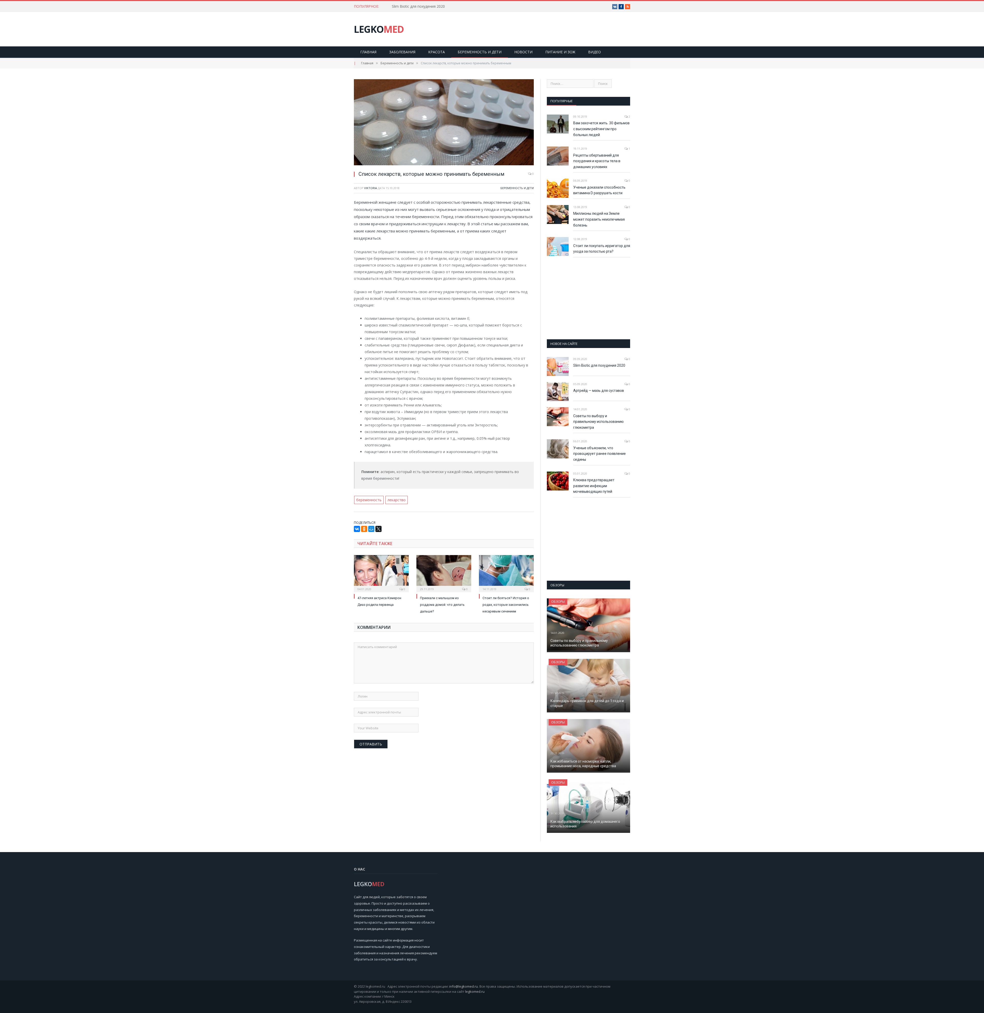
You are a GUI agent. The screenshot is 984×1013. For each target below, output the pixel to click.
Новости (523, 51)
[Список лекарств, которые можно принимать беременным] (444, 123)
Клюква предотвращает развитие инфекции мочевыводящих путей (593, 486)
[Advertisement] (588, 298)
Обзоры (558, 601)
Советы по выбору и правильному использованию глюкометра (598, 421)
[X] (378, 529)
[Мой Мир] (371, 529)
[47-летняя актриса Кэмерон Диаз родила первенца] (381, 573)
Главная (368, 51)
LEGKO (379, 29)
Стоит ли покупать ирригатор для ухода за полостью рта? (601, 249)
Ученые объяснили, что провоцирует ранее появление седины (599, 454)
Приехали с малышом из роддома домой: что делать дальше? (442, 604)
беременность (369, 499)
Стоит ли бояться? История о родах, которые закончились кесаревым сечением (506, 604)
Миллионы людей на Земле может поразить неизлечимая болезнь (599, 219)
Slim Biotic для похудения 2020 (418, 6)
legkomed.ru (475, 991)
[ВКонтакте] (357, 529)
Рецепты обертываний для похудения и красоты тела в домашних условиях (596, 161)
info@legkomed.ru (463, 986)
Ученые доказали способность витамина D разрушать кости (599, 190)
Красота (436, 51)
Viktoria (370, 188)
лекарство (396, 499)
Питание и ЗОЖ (560, 51)
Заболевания (402, 51)
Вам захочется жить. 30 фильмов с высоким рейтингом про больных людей (601, 129)
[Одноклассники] (364, 529)
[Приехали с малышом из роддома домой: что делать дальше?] (443, 573)
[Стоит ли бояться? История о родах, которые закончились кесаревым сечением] (506, 573)
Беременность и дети (479, 51)
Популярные (561, 101)
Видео (594, 51)
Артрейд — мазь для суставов (598, 390)
